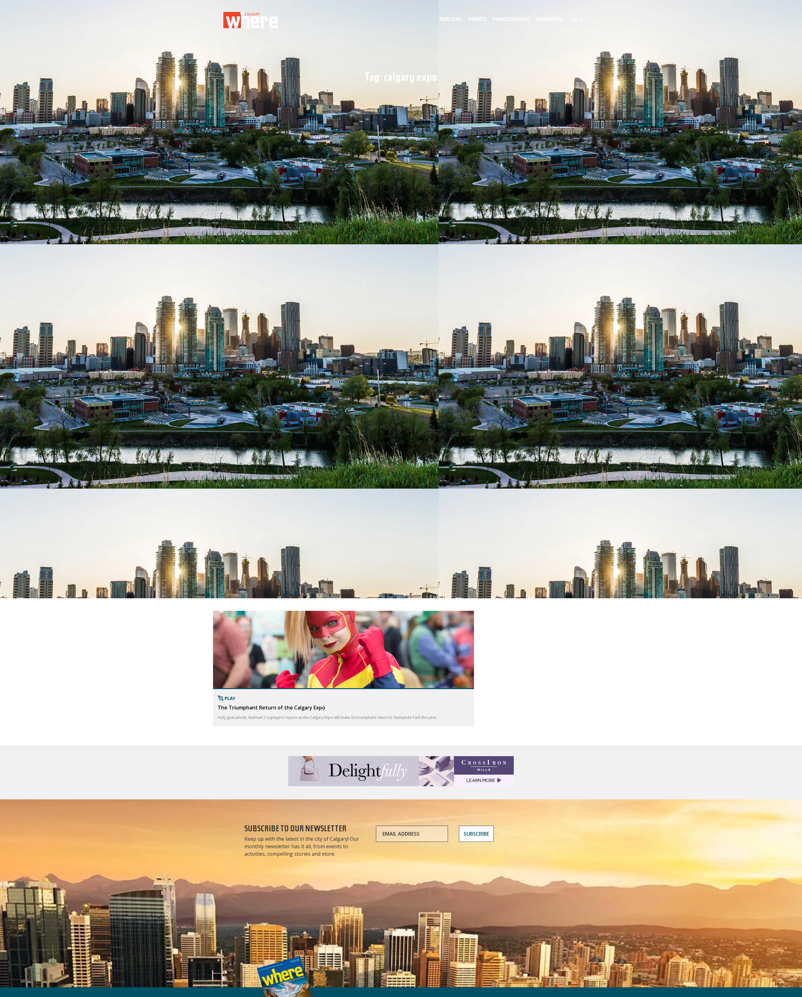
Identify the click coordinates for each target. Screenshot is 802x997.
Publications (511, 19)
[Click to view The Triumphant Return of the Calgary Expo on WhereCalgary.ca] (343, 650)
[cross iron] (401, 783)
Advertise (549, 19)
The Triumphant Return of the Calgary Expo (271, 707)
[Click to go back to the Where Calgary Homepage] (250, 18)
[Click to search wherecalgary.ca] (587, 16)
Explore (450, 19)
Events (477, 19)
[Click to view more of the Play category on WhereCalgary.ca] (343, 698)
